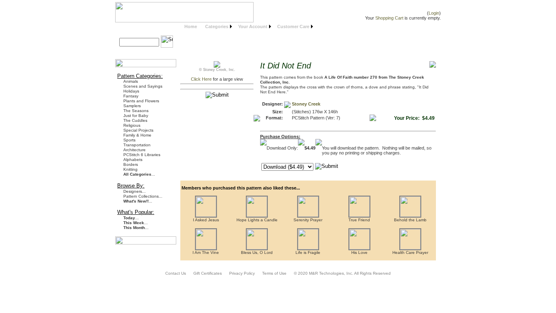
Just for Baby (135, 115)
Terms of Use (274, 273)
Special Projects (138, 130)
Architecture (134, 150)
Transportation (137, 145)
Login (434, 13)
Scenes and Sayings (142, 86)
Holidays (131, 91)
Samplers (132, 106)
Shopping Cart (389, 17)
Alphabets (132, 159)
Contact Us (175, 273)
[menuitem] (190, 27)
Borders (130, 164)
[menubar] (247, 27)
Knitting (130, 169)
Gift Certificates (207, 273)
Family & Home (137, 135)
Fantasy (130, 96)
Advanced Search (141, 51)
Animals (130, 81)
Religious (131, 125)
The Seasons (136, 110)
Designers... (134, 191)
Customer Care (293, 26)
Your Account (252, 26)
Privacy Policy (242, 273)
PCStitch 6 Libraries (141, 154)
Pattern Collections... (142, 196)
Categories (216, 26)
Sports (129, 140)
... (139, 174)
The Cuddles (135, 120)
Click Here (201, 79)
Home (190, 26)
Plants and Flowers (141, 101)
